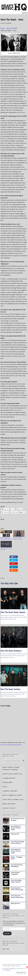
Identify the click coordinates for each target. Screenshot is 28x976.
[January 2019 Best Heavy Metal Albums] (6, 533)
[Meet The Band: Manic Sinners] (14, 598)
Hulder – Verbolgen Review (16, 857)
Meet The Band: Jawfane (10, 689)
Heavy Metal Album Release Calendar (16, 881)
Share (14, 556)
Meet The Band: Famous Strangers (17, 819)
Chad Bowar (6, 23)
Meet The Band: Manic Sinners (13, 612)
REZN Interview (15, 903)
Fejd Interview (15, 834)
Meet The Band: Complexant (15, 873)
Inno (9, 59)
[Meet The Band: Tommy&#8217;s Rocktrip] (18, 533)
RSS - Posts (6, 949)
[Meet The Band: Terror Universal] (6, 544)
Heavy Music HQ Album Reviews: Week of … (17, 842)
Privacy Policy (9, 808)
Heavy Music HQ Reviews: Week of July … (17, 888)
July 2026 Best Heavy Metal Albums (16, 865)
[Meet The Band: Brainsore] (14, 637)
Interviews (7, 782)
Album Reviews (9, 778)
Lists (5, 786)
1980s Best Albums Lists (13, 799)
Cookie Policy (8, 969)
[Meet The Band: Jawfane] (14, 675)
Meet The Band (9, 804)
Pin (14, 563)
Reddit (14, 570)
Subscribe (7, 933)
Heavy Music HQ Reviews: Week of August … (16, 827)
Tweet (14, 560)
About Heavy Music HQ (12, 774)
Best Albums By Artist (12, 795)
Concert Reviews (10, 791)
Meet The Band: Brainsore (11, 651)
